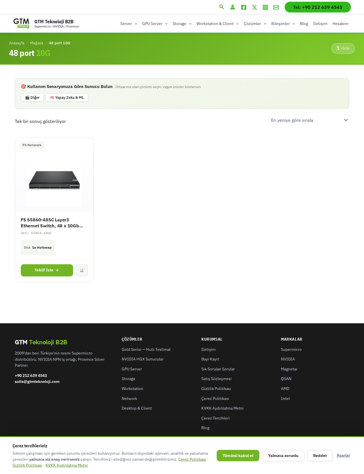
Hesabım (340, 23)
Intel (285, 398)
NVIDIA (288, 359)
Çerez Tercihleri (215, 418)
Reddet (320, 455)
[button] (221, 7)
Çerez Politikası (215, 398)
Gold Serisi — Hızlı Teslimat (146, 349)
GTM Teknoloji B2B (53, 21)
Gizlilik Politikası (216, 388)
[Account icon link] (232, 7)
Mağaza (37, 43)
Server (126, 23)
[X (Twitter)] (254, 7)
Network (129, 398)
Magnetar (289, 369)
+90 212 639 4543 (31, 375)
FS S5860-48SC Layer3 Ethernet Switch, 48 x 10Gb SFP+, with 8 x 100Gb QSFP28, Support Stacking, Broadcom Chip (53, 223)
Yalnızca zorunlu (283, 455)
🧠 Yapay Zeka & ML (67, 97)
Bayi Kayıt (210, 359)
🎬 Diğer (32, 97)
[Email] (276, 7)
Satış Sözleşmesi (216, 378)
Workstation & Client (215, 23)
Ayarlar (343, 455)
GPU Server (152, 23)
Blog (304, 23)
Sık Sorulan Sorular (218, 369)
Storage (179, 23)
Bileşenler (280, 23)
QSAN (286, 378)
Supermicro (291, 349)
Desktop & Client (137, 408)
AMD (285, 388)
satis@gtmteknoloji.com (37, 381)
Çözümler (252, 23)
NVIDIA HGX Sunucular (143, 359)
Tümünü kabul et (238, 455)
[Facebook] (244, 7)
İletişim (320, 23)
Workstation (132, 388)
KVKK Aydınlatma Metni (222, 408)
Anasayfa (16, 43)
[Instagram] (265, 7)
